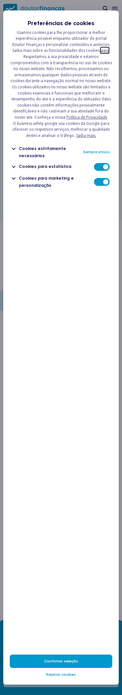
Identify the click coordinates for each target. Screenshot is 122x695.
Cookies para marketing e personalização (46, 181)
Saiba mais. (86, 135)
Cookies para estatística (45, 166)
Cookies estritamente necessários (42, 152)
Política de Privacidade (86, 117)
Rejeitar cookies (61, 674)
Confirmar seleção (61, 661)
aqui (105, 50)
